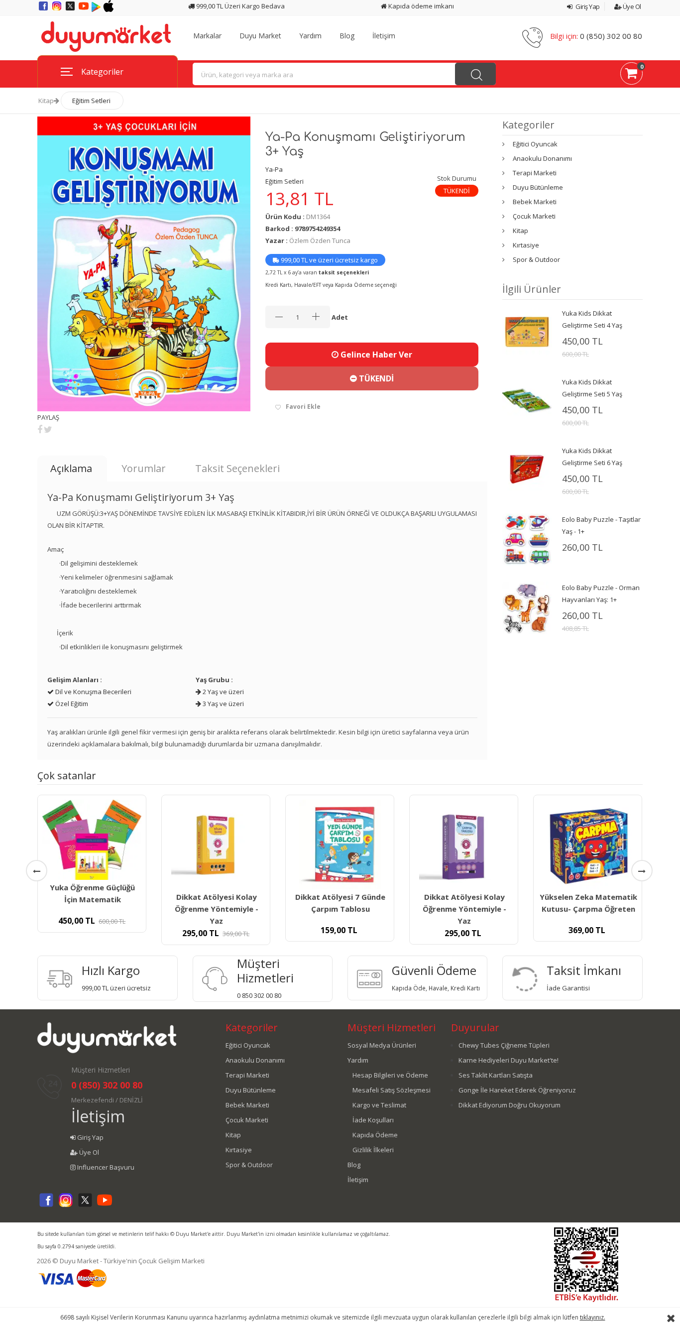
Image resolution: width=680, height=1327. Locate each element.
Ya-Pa (274, 169)
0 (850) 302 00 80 (611, 36)
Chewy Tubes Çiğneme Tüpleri (504, 1045)
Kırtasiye (526, 245)
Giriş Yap (587, 6)
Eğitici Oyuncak (535, 143)
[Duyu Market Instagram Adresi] (57, 9)
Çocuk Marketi (534, 216)
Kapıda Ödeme (375, 1134)
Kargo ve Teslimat (379, 1104)
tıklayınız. (592, 1317)
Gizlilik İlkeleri (373, 1149)
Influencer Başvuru (105, 1167)
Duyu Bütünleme (538, 187)
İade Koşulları (373, 1119)
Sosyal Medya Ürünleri (381, 1045)
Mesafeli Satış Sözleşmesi (391, 1090)
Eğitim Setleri (91, 100)
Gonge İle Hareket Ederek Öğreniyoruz (517, 1090)
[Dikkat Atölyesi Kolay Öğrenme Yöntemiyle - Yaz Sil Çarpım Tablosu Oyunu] (463, 844)
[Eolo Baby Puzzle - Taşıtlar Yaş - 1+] (526, 538)
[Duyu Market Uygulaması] (97, 9)
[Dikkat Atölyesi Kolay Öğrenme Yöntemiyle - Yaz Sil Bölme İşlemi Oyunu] (215, 844)
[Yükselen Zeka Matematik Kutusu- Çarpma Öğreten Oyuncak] (587, 844)
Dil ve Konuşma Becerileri (92, 691)
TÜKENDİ (375, 378)
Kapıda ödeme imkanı (420, 5)
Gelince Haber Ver (375, 354)
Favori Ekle (303, 406)
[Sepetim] (631, 75)
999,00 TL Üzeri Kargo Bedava (240, 5)
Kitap (46, 100)
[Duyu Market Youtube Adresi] (84, 9)
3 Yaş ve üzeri (222, 703)
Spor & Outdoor (536, 259)
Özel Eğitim (71, 703)
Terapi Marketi (535, 172)
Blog (347, 35)
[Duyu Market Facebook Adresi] (44, 9)
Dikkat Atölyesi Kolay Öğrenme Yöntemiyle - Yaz (216, 909)
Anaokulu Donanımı (542, 158)
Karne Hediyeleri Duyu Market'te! (508, 1060)
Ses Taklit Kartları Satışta (495, 1075)
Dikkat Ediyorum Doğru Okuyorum (509, 1104)
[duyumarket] (106, 35)
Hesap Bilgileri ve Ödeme (390, 1075)
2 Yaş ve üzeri (222, 691)
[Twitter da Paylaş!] (48, 429)
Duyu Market (260, 35)
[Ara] (475, 74)
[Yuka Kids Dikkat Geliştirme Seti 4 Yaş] (526, 331)
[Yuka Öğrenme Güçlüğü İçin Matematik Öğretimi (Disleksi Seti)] (91, 839)
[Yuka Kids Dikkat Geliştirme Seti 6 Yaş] (526, 468)
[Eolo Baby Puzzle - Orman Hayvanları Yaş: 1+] (526, 607)
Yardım (310, 35)
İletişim (383, 35)
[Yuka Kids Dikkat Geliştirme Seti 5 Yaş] (526, 399)
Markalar (207, 35)
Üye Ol (631, 6)
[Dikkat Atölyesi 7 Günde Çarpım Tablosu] (339, 844)
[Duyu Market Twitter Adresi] (71, 9)
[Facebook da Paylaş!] (39, 429)
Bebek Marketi (535, 201)
